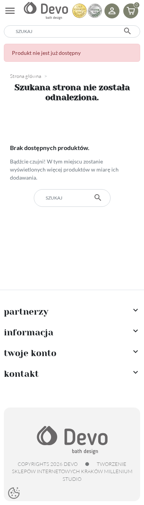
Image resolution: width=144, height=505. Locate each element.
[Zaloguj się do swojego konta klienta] (111, 10)
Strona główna (25, 76)
